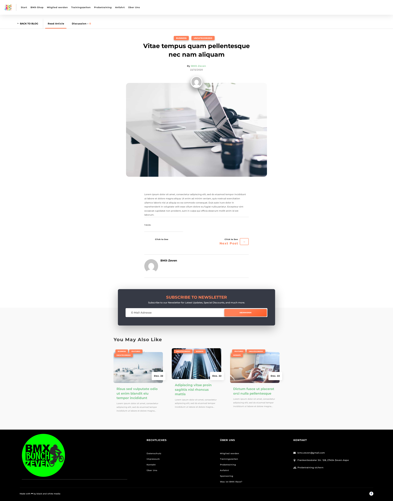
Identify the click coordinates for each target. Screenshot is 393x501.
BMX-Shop (37, 7)
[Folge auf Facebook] (371, 494)
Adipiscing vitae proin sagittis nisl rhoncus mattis (193, 389)
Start (24, 7)
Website (199, 351)
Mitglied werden (57, 7)
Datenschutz (154, 453)
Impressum (153, 459)
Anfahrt (120, 7)
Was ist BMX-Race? (231, 481)
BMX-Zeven (198, 65)
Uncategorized (203, 38)
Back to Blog (29, 23)
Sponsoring (226, 476)
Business (181, 38)
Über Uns (134, 7)
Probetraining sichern (311, 467)
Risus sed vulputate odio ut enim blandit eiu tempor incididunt (137, 393)
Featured (135, 351)
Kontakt (151, 464)
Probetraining (103, 7)
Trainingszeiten (81, 7)
